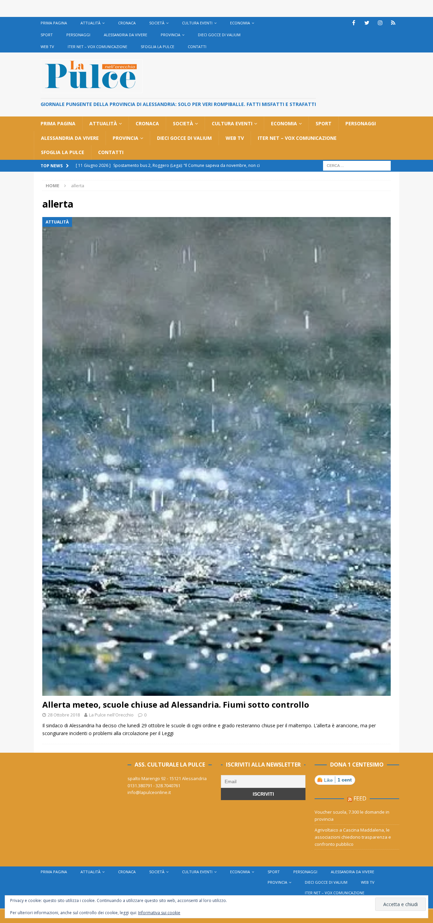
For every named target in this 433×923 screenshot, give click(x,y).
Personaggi (78, 34)
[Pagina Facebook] (354, 23)
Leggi (168, 733)
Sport (47, 34)
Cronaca (127, 22)
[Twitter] (367, 23)
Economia (240, 22)
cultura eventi (197, 22)
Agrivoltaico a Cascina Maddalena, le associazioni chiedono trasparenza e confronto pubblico (353, 837)
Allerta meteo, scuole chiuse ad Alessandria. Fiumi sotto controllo (175, 704)
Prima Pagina (54, 22)
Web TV (47, 46)
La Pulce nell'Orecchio (111, 715)
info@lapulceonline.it (149, 792)
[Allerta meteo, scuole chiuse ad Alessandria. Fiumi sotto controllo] (216, 456)
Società (156, 22)
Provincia (170, 34)
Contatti (197, 46)
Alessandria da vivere (125, 34)
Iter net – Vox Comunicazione (97, 46)
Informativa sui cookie (159, 913)
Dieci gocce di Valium (219, 34)
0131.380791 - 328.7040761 (154, 785)
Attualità (90, 22)
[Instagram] (380, 23)
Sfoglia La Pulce (157, 46)
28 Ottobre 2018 (64, 715)
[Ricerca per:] (357, 165)
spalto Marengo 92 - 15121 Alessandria (167, 778)
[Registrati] (393, 23)
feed (360, 798)
